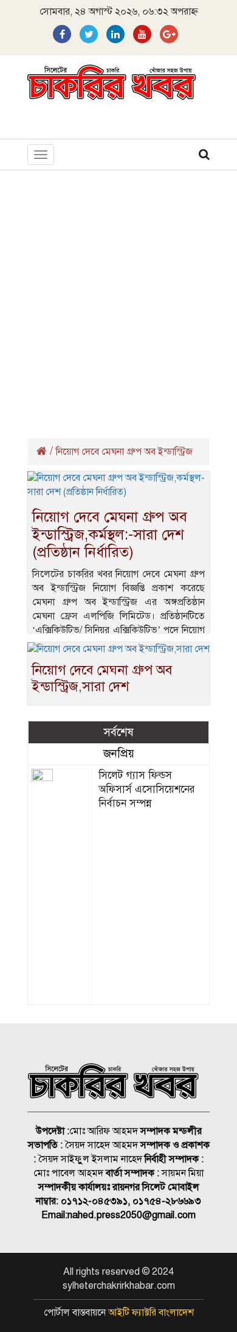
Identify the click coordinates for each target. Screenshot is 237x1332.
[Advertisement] (118, 301)
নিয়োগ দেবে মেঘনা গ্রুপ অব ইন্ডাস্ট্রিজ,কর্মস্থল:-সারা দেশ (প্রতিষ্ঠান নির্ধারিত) (109, 534)
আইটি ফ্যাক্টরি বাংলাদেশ (151, 1312)
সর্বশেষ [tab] (118, 732)
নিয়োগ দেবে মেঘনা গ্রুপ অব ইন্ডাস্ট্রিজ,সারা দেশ (102, 678)
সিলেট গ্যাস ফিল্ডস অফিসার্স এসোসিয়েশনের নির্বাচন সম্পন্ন (146, 789)
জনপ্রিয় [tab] (118, 753)
